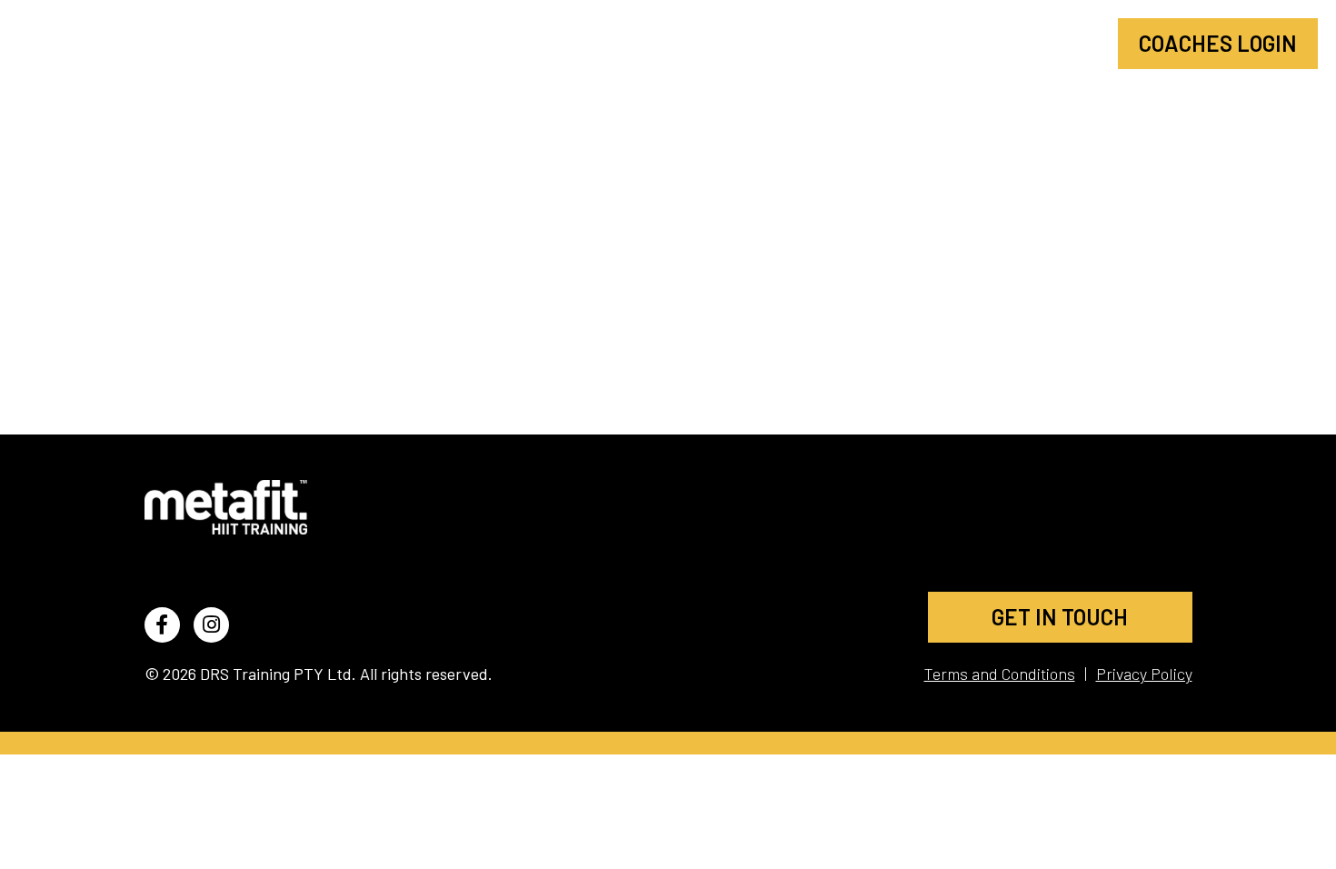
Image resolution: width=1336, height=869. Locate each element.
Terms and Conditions (999, 674)
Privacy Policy (1144, 674)
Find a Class (819, 43)
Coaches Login (1218, 43)
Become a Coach (1004, 43)
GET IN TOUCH (1060, 617)
